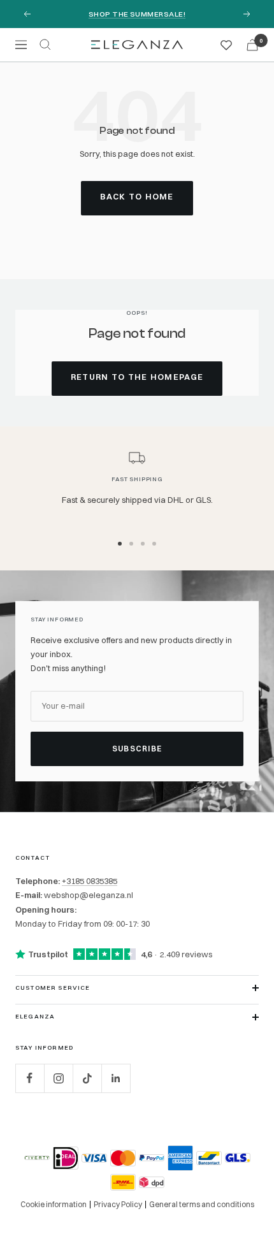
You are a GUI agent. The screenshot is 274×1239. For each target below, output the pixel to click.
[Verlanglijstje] (226, 45)
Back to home (137, 196)
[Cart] (252, 45)
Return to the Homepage (137, 377)
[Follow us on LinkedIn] (115, 1078)
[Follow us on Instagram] (58, 1078)
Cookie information (53, 1204)
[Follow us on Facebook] (29, 1078)
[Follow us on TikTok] (87, 1078)
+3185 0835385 (89, 881)
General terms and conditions (201, 1204)
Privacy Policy (118, 1204)
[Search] (45, 44)
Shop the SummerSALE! (137, 14)
